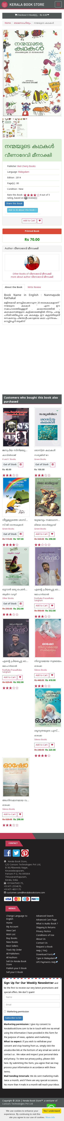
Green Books (40, 459)
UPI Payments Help (46, 962)
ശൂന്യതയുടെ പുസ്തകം (49, 730)
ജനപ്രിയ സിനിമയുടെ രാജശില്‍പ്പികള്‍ (25, 450)
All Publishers (12, 954)
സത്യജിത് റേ (41, 455)
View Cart (11, 930)
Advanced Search (44, 916)
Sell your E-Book (14, 972)
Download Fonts (44, 954)
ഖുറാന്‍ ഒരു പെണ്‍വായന (18, 589)
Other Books (8, 598)
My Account (12, 927)
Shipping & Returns (45, 927)
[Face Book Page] (8, 856)
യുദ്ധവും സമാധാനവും (48, 520)
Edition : (14, 177)
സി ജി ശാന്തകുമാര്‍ (12, 525)
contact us (9, 1054)
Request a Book (44, 947)
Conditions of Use (45, 935)
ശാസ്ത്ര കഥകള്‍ (44, 450)
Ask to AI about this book (22, 210)
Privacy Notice (43, 931)
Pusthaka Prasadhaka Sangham (44, 599)
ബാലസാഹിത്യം (22, 23)
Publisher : (21, 166)
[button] (32, 16)
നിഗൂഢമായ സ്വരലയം (48, 661)
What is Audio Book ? (47, 923)
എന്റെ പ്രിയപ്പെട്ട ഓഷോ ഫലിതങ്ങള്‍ (24, 661)
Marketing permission (18, 1011)
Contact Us (42, 943)
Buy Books (11, 938)
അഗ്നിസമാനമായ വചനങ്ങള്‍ (20, 800)
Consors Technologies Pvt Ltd (17, 1104)
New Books (12, 942)
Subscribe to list (13, 1018)
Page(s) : (13, 183)
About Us (41, 939)
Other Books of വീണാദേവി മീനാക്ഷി (32, 274)
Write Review (34, 287)
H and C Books (9, 459)
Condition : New (15, 189)
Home (8, 23)
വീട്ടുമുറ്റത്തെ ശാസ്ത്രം (16, 520)
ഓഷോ (38, 666)
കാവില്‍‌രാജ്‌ (9, 455)
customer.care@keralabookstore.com (25, 892)
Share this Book (14, 203)
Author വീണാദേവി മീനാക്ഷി (22, 248)
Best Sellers (12, 946)
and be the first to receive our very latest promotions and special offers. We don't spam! (31, 987)
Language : (18, 172)
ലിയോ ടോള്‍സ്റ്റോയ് (45, 525)
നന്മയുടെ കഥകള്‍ (29, 147)
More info (50, 1117)
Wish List (10, 934)
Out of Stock (9, 464)
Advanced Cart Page (46, 920)
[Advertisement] (32, 356)
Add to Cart (29, 220)
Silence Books (40, 670)
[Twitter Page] (17, 856)
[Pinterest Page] (25, 856)
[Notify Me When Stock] (20, 464)
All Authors (11, 957)
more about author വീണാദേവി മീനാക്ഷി (32, 277)
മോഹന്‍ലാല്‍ (41, 594)
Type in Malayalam (45, 958)
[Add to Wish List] (39, 221)
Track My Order (14, 950)
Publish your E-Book (16, 968)
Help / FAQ (41, 950)
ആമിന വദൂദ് (9, 594)
